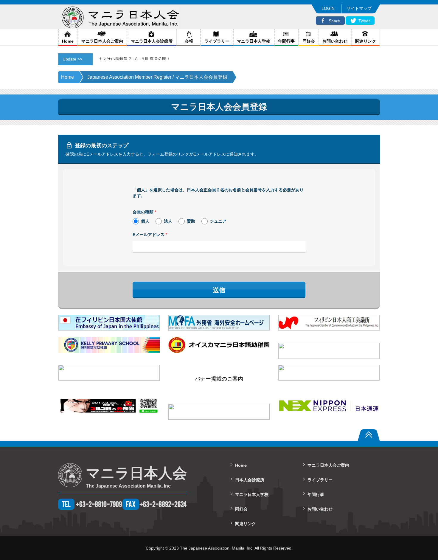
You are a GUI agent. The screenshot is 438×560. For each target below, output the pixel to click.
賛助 (191, 221)
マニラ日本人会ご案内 (102, 41)
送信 (219, 290)
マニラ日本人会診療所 (152, 41)
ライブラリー (216, 41)
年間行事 (286, 41)
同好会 (308, 41)
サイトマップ (359, 8)
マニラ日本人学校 (253, 41)
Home (68, 41)
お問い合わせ (334, 41)
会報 (188, 41)
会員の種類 (144, 212)
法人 (168, 221)
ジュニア (218, 221)
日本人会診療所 (249, 479)
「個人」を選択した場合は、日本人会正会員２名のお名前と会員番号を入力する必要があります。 (218, 192)
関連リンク (365, 41)
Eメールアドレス (150, 234)
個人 (145, 221)
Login (328, 8)
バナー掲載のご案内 (219, 379)
